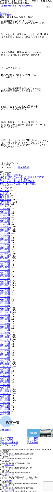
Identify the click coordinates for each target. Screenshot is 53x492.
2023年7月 (5, 292)
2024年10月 (5, 258)
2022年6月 (5, 321)
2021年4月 (5, 353)
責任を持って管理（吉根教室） (16, 179)
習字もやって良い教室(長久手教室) (17, 181)
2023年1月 (5, 305)
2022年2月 (5, 330)
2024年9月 (5, 260)
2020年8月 (5, 371)
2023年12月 (5, 281)
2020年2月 (5, 384)
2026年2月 (5, 222)
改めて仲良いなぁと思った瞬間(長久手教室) (22, 177)
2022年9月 (5, 314)
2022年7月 (5, 319)
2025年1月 (5, 251)
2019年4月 (5, 407)
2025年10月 (5, 231)
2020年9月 (5, 369)
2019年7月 (5, 400)
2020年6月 (5, 375)
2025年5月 (5, 242)
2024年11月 (5, 256)
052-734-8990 (9, 489)
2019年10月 (5, 393)
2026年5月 (5, 215)
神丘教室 (4, 197)
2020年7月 (5, 373)
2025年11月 (5, 229)
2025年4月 (5, 244)
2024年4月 (5, 272)
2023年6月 (5, 294)
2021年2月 (5, 357)
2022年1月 (5, 332)
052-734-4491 (9, 469)
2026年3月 (5, 220)
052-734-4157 (9, 474)
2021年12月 (5, 335)
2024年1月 (5, 278)
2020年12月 (5, 362)
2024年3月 (5, 274)
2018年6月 (5, 414)
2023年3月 (5, 301)
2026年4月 (5, 217)
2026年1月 (5, 224)
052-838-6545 (9, 455)
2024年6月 (5, 267)
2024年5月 (5, 269)
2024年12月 (5, 253)
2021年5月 (5, 350)
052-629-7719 (9, 485)
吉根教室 (4, 193)
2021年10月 (5, 339)
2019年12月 (5, 389)
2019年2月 (5, 411)
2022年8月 (5, 317)
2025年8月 (5, 235)
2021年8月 (5, 344)
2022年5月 (5, 323)
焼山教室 (4, 195)
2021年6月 (5, 348)
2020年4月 (5, 380)
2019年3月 (5, 409)
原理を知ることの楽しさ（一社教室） (19, 184)
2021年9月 (5, 341)
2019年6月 (5, 402)
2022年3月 (5, 328)
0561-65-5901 (9, 465)
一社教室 (4, 190)
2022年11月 (5, 310)
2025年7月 (5, 238)
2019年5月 (5, 405)
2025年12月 (5, 226)
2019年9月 (5, 396)
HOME (3, 12)
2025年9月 (5, 233)
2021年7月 (5, 346)
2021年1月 (5, 359)
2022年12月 (5, 308)
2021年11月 (5, 337)
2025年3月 (5, 247)
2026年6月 (5, 213)
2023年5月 (5, 296)
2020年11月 (5, 364)
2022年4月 (5, 326)
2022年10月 (5, 312)
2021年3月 (5, 355)
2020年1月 (5, 387)
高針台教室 (5, 202)
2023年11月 (5, 283)
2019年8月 (5, 398)
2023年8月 (5, 290)
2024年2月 (5, 276)
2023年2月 (5, 303)
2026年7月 (5, 211)
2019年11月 (5, 391)
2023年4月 (5, 299)
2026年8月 (5, 208)
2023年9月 (5, 287)
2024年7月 (5, 265)
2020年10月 (5, 366)
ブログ (3, 188)
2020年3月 (5, 382)
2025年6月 (5, 240)
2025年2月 (5, 249)
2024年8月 (5, 263)
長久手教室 (5, 15)
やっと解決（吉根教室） (12, 175)
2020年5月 (5, 378)
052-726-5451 (9, 460)
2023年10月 (5, 285)
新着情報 (4, 204)
